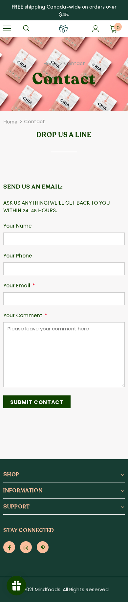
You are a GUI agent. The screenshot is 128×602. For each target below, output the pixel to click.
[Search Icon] (26, 28)
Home (50, 63)
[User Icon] (95, 28)
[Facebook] (9, 547)
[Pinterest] (43, 547)
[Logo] (63, 28)
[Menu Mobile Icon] (7, 29)
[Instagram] (26, 547)
